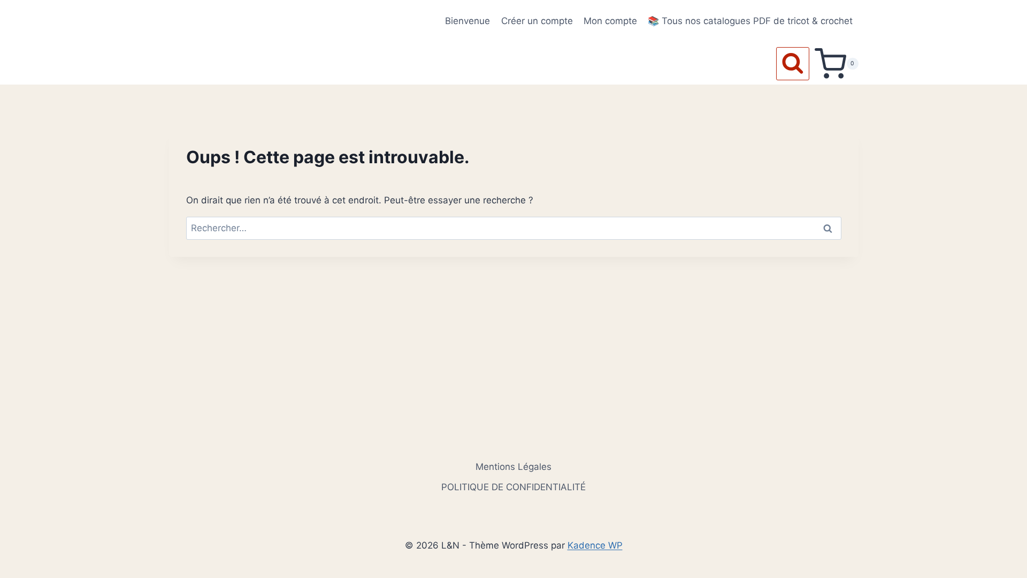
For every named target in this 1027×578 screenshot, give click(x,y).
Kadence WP (595, 545)
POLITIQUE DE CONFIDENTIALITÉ (513, 487)
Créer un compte (537, 21)
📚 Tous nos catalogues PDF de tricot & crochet (750, 21)
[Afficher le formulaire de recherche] (792, 63)
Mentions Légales (513, 466)
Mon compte (610, 21)
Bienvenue (467, 21)
